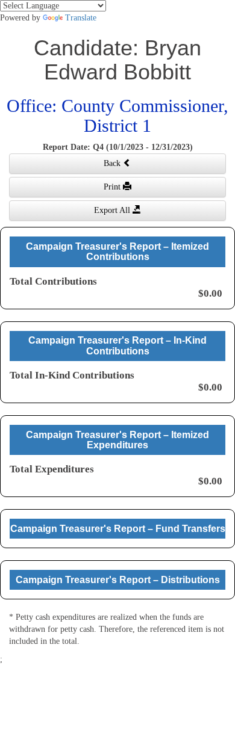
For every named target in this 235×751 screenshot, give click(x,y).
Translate (80, 17)
